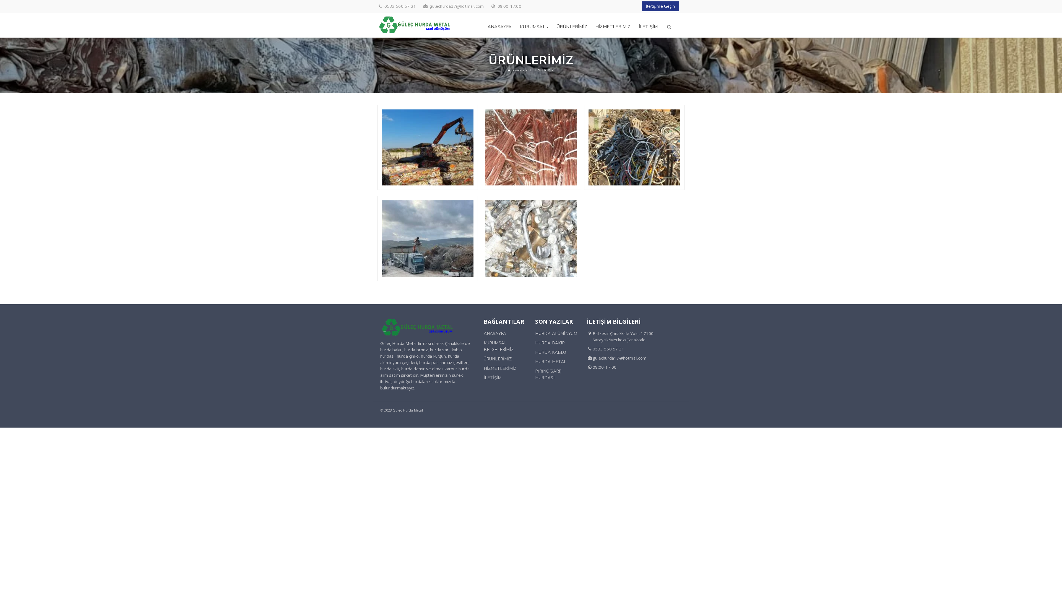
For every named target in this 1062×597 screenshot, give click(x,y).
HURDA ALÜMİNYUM (556, 333)
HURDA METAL (550, 362)
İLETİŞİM (493, 378)
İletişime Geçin (660, 6)
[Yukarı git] (1053, 588)
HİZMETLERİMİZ (500, 368)
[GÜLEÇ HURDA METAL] (415, 34)
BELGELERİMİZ (499, 349)
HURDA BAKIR (550, 343)
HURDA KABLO (550, 352)
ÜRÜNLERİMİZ (498, 359)
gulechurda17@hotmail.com (457, 6)
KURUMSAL (495, 343)
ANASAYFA (495, 333)
